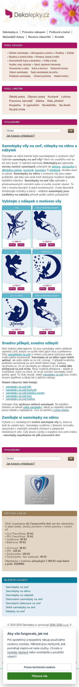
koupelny (40, 170)
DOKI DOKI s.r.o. (59, 624)
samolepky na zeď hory (19, 396)
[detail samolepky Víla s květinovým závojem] (42, 332)
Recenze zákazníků (39, 36)
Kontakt (59, 36)
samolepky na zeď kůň (18, 386)
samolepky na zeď (53, 374)
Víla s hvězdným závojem (47, 208)
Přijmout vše (39, 676)
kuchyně (28, 170)
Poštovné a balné (59, 32)
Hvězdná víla (47, 252)
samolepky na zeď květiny (20, 398)
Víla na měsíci (16, 296)
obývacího (68, 166)
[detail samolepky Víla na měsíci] (12, 332)
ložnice (56, 166)
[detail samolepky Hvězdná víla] (42, 288)
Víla (16, 208)
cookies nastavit (17, 652)
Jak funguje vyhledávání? (20, 135)
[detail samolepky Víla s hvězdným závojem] (42, 244)
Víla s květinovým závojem (47, 296)
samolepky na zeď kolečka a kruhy (25, 392)
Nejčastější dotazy (13, 36)
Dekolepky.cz (10, 32)
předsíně (54, 170)
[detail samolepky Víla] (12, 244)
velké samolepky (32, 407)
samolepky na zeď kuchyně (21, 389)
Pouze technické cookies (39, 667)
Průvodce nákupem (33, 32)
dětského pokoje (12, 170)
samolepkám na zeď (19, 354)
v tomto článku (60, 410)
